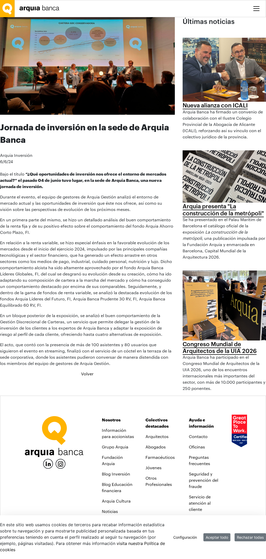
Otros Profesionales (158, 481)
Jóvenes (153, 467)
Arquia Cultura (116, 500)
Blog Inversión (116, 473)
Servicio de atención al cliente (200, 503)
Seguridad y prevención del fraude (203, 480)
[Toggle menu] (256, 8)
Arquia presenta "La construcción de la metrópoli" (223, 209)
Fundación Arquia (112, 460)
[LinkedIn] (48, 463)
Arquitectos (157, 436)
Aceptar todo (217, 537)
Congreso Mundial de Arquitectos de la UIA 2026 (220, 347)
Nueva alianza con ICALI (215, 105)
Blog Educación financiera (117, 487)
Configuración (185, 537)
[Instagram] (60, 463)
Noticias (110, 511)
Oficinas (197, 446)
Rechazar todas (250, 537)
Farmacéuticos (160, 457)
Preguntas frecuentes (199, 460)
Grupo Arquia (115, 446)
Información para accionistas (118, 433)
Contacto (198, 436)
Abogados (155, 446)
